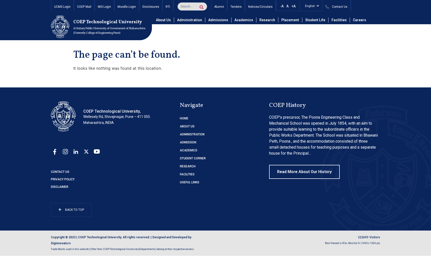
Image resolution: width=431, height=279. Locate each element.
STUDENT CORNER (193, 158)
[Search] (201, 7)
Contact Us (60, 172)
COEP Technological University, (112, 111)
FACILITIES (187, 174)
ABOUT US (187, 126)
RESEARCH (188, 166)
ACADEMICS (188, 150)
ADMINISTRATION (192, 134)
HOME (184, 118)
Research (267, 20)
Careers (359, 20)
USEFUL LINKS (189, 182)
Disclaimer (59, 187)
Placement (290, 20)
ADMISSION (188, 142)
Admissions (218, 20)
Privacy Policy (63, 179)
